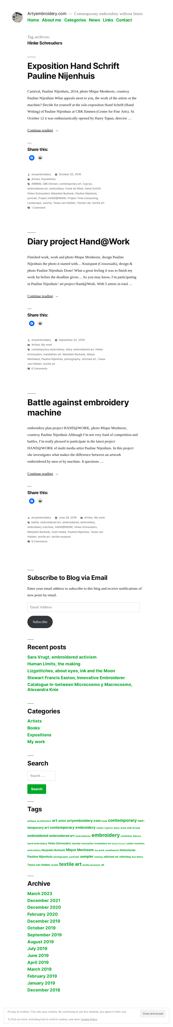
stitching (125, 856)
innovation (87, 843)
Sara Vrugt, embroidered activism (62, 657)
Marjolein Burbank (62, 193)
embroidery (56, 188)
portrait (32, 198)
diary (69, 349)
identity (76, 843)
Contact (124, 19)
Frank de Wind (74, 188)
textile (54, 865)
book (104, 821)
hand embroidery (37, 843)
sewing (98, 856)
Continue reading (43, 130)
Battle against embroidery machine (78, 407)
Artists (35, 179)
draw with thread (130, 828)
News (94, 19)
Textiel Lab (84, 203)
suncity (47, 203)
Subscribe (40, 621)
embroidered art (37, 188)
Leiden (130, 843)
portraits (74, 856)
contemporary (122, 820)
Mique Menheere (80, 850)
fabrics (137, 836)
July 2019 (37, 948)
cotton (100, 828)
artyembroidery (41, 174)
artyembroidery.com (84, 820)
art (54, 820)
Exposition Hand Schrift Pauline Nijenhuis (73, 71)
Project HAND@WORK (52, 198)
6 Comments (39, 368)
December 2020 (44, 907)
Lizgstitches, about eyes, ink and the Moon (71, 670)
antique (31, 821)
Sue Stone (137, 856)
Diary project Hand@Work (78, 241)
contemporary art (70, 183)
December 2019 (43, 921)
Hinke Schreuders (38, 193)
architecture (44, 821)
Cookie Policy (89, 1019)
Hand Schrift (93, 188)
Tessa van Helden (64, 203)
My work (46, 344)
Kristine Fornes (118, 844)
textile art (98, 203)
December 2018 (43, 989)
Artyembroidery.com (46, 13)
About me (51, 19)
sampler (86, 856)
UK (102, 865)
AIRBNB (36, 183)
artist (62, 820)
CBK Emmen (50, 183)
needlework (112, 850)
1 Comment (38, 207)
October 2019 (41, 927)
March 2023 (39, 893)
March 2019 (39, 969)
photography (72, 359)
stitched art (89, 359)
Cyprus (87, 183)
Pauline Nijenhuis (86, 193)
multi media (59, 532)
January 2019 (41, 983)
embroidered (37, 835)
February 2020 (42, 914)
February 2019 (42, 976)
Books (33, 727)
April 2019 (38, 962)
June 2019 (38, 955)
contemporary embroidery (47, 349)
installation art (52, 354)
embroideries (70, 522)
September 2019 (44, 934)
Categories (75, 19)
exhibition (126, 836)
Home (33, 19)
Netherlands (127, 850)
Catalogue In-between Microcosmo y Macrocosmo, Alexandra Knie (79, 687)
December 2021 (43, 900)
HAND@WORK (64, 527)
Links (108, 19)
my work (99, 850)
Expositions (48, 179)
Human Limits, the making (53, 663)
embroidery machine (40, 527)
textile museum (61, 536)
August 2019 (40, 941)
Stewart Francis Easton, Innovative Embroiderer (76, 677)
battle (35, 522)
